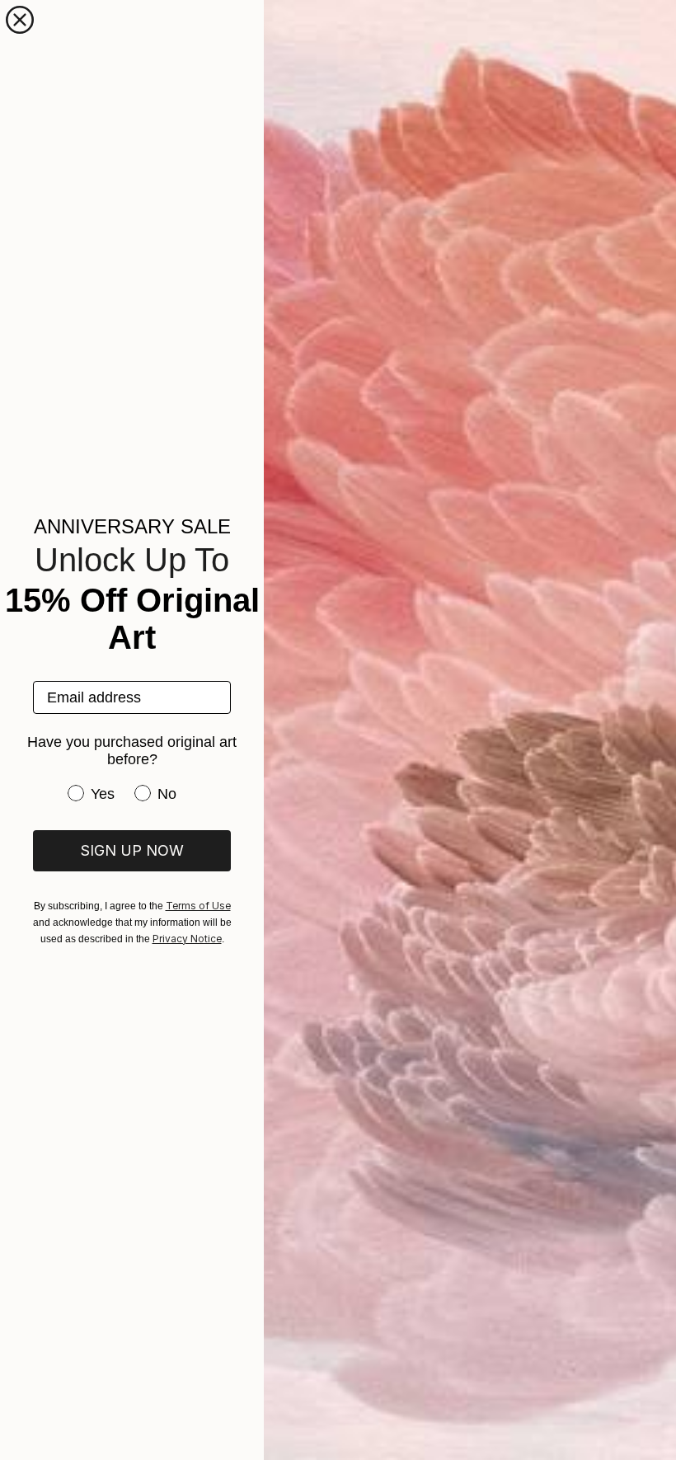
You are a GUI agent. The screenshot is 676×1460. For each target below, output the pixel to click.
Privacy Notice (187, 938)
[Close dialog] (20, 20)
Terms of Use (198, 905)
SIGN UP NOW (132, 850)
